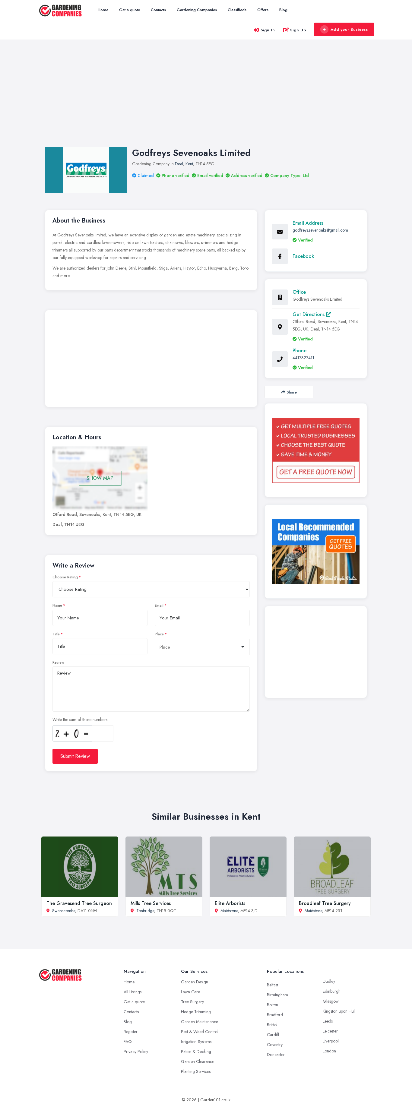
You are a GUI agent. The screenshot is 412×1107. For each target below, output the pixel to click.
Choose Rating (65, 577)
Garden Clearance (197, 1061)
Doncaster (276, 1055)
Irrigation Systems (196, 1042)
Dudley (329, 981)
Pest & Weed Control (199, 1032)
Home (103, 10)
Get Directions (309, 314)
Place (159, 634)
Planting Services (196, 1071)
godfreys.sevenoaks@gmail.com (320, 230)
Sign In (268, 30)
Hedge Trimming (196, 1012)
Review (58, 662)
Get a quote (129, 10)
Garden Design (194, 982)
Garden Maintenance (199, 1022)
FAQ (128, 1042)
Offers (262, 10)
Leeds (328, 1021)
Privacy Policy (136, 1051)
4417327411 (303, 358)
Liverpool (331, 1041)
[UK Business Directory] (316, 551)
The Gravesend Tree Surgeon (79, 903)
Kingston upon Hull (339, 1011)
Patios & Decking (196, 1051)
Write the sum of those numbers (79, 719)
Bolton (272, 1005)
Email (159, 605)
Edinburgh (332, 991)
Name (57, 605)
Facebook (303, 256)
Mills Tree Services (151, 903)
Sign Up (298, 30)
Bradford (275, 1015)
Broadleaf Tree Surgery (325, 903)
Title (56, 634)
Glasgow (331, 1001)
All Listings (132, 992)
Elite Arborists (230, 903)
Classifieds (237, 10)
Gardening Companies (197, 10)
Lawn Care (190, 992)
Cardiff (273, 1035)
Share (292, 392)
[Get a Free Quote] (316, 450)
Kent (189, 164)
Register (131, 1032)
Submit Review (75, 756)
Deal (179, 164)
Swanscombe (63, 911)
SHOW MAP (100, 478)
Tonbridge (145, 911)
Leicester (330, 1031)
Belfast (272, 985)
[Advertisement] (206, 99)
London (329, 1051)
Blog (283, 10)
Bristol (272, 1025)
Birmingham (277, 995)
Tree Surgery (192, 1002)
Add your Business (349, 29)
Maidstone (229, 911)
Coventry (275, 1045)
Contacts (158, 10)
